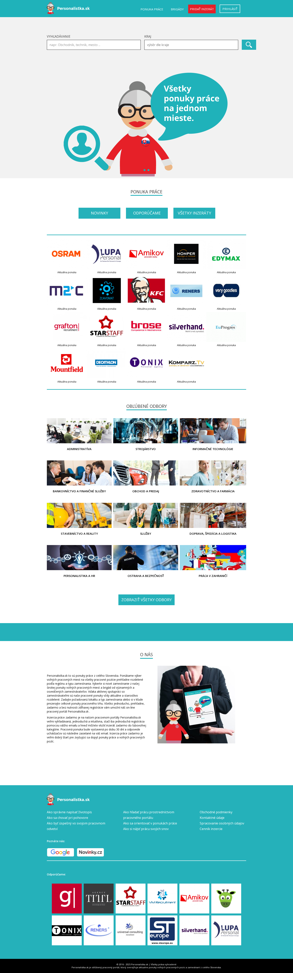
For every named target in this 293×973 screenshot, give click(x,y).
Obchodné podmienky (216, 812)
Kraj (147, 36)
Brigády (177, 9)
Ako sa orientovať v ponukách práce (150, 823)
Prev (52, 124)
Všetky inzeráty (194, 213)
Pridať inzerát (202, 9)
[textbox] (192, 45)
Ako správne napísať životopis (69, 812)
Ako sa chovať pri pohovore (67, 817)
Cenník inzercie (211, 829)
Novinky (99, 213)
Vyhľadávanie (58, 36)
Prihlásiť (229, 9)
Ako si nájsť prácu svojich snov (146, 829)
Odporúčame (147, 213)
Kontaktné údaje (212, 817)
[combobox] (191, 45)
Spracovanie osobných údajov (222, 823)
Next (241, 124)
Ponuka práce (152, 9)
